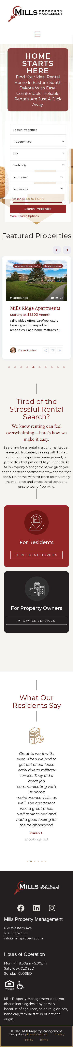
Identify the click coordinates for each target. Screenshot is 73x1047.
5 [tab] (33, 367)
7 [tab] (46, 367)
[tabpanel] (36, 308)
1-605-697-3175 (16, 933)
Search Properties (38, 209)
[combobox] (38, 141)
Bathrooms (20, 189)
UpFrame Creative (35, 1034)
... (59, 330)
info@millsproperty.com (23, 938)
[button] (27, 861)
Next (67, 250)
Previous (57, 250)
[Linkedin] (36, 908)
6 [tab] (40, 367)
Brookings (20, 298)
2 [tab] (15, 367)
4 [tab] (27, 367)
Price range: (18, 199)
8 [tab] (52, 367)
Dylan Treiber (27, 350)
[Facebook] (21, 908)
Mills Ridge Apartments (35, 308)
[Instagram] (52, 908)
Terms (43, 1039)
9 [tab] (58, 367)
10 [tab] (64, 367)
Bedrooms (20, 177)
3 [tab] (21, 367)
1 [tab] (9, 367)
